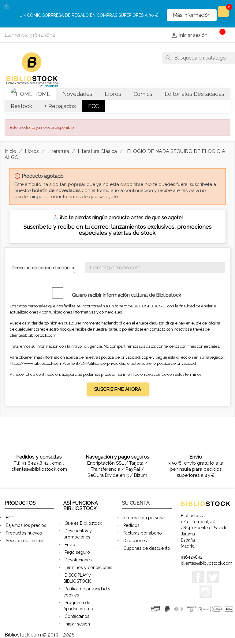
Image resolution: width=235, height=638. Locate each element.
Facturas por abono (142, 533)
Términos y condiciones (88, 567)
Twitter (213, 577)
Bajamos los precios (26, 525)
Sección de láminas (25, 540)
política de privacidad (176, 363)
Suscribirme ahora (117, 389)
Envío (70, 544)
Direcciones (135, 540)
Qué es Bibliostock (83, 523)
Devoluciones (78, 559)
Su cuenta (136, 503)
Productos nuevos (24, 533)
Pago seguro (77, 552)
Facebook (198, 577)
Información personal (144, 517)
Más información (192, 15)
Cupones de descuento (146, 548)
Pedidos (131, 525)
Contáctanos (77, 616)
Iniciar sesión (77, 624)
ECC (10, 517)
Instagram (206, 591)
